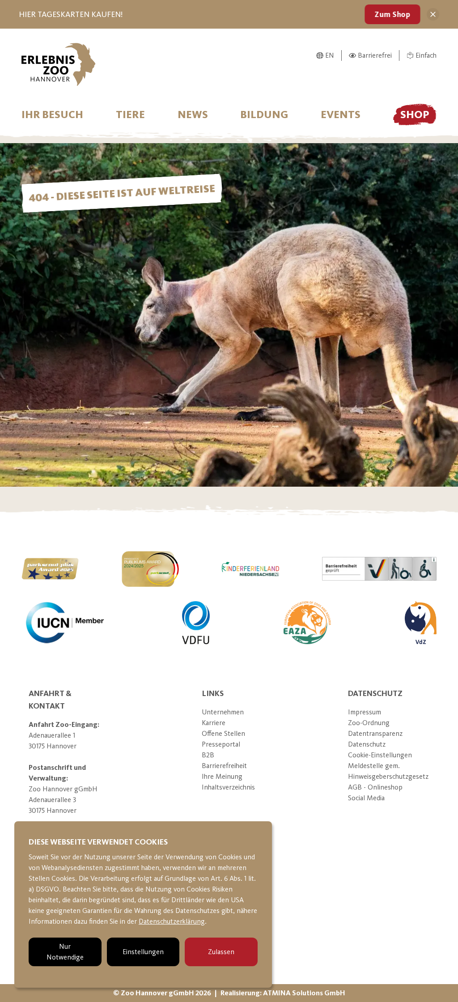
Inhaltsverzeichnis (228, 787)
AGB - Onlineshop (375, 787)
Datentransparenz (375, 733)
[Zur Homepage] (58, 64)
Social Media (366, 798)
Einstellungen (143, 951)
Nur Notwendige (65, 951)
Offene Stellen (223, 733)
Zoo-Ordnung (369, 722)
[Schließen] (433, 14)
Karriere (213, 722)
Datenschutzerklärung (172, 921)
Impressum (364, 712)
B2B (208, 755)
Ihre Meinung (222, 776)
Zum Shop (392, 14)
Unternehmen (223, 712)
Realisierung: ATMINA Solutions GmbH (283, 993)
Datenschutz (367, 744)
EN (329, 55)
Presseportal (221, 744)
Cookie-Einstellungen (380, 755)
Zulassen (221, 951)
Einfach (426, 55)
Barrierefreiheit (224, 765)
